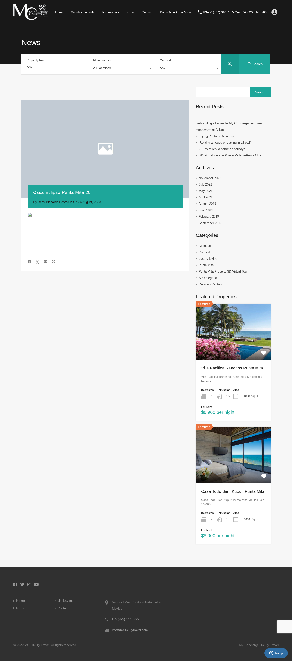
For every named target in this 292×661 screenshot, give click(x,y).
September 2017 (210, 223)
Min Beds (166, 60)
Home (59, 12)
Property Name (37, 60)
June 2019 (206, 210)
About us (205, 246)
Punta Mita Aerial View (175, 12)
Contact (147, 12)
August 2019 (207, 203)
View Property (233, 348)
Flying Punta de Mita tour (216, 136)
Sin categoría (208, 278)
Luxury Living (208, 258)
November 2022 (210, 178)
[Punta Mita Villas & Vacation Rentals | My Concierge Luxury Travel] (30, 18)
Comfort (204, 252)
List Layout (65, 600)
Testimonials (110, 12)
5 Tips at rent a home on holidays (222, 149)
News (130, 12)
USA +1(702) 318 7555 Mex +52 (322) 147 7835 (235, 12)
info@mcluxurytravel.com (130, 630)
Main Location (102, 60)
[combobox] (121, 69)
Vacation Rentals (82, 12)
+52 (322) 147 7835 (125, 619)
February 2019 (209, 216)
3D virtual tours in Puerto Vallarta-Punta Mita (230, 155)
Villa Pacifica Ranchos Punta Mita (232, 368)
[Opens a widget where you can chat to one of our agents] (276, 653)
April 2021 (205, 197)
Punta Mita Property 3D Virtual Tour (223, 271)
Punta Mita (206, 265)
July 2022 (205, 184)
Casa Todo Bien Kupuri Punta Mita (232, 491)
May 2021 (205, 191)
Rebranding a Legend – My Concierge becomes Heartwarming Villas (229, 126)
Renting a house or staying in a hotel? (225, 142)
